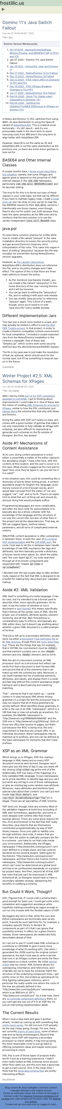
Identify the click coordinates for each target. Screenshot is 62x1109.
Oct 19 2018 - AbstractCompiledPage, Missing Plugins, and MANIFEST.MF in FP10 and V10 (34, 53)
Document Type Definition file (38, 638)
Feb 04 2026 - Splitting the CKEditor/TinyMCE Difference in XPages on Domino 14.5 (34, 106)
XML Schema (13, 641)
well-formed (24, 608)
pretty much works (12, 1025)
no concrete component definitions (26, 998)
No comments (8, 1079)
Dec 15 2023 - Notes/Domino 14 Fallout (32, 76)
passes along (9, 411)
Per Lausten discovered (30, 262)
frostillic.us (12, 3)
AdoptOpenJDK (22, 125)
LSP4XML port (43, 542)
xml (10, 390)
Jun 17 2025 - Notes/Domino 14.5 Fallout (32, 93)
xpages (16, 390)
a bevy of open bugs (28, 1031)
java (10, 37)
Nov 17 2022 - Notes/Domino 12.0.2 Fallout (34, 73)
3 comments (8, 367)
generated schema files (31, 1070)
